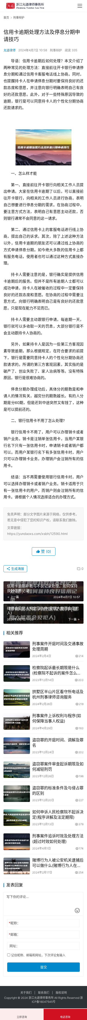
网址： (14, 946)
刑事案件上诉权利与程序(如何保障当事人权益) (56, 718)
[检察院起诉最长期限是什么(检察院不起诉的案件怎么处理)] (16, 673)
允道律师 (9, 50)
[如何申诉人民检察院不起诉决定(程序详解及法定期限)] (16, 817)
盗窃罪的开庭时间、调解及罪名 (58, 743)
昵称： (14, 923)
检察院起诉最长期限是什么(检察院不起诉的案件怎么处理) (56, 670)
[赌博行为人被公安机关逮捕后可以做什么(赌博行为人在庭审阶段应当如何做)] (16, 866)
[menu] (80, 6)
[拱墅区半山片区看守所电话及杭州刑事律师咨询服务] (16, 697)
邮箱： (14, 934)
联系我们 (43, 992)
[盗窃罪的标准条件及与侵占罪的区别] (16, 793)
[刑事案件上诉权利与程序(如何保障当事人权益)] (16, 721)
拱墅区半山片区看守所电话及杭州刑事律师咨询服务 (58, 694)
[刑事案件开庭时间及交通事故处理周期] (16, 649)
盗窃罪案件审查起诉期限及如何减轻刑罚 (58, 767)
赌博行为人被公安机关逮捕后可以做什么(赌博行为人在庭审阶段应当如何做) (58, 863)
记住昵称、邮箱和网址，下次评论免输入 (37, 955)
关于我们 (26, 992)
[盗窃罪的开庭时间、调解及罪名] (16, 745)
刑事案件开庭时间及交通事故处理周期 (58, 646)
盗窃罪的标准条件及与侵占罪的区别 (58, 791)
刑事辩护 (56, 50)
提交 (43, 967)
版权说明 (61, 992)
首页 (6, 17)
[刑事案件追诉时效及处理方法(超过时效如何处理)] (16, 841)
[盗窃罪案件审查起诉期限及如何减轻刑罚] (16, 769)
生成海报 (17, 569)
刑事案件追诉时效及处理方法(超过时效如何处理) (58, 839)
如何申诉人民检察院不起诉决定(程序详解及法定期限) (58, 815)
